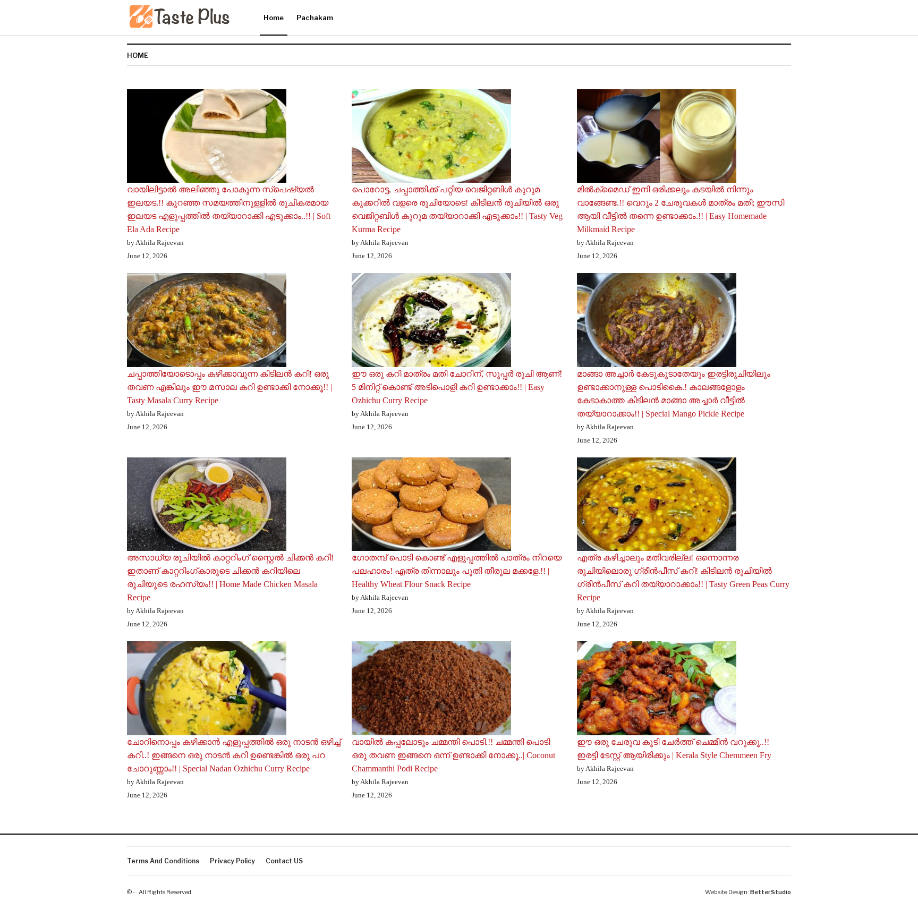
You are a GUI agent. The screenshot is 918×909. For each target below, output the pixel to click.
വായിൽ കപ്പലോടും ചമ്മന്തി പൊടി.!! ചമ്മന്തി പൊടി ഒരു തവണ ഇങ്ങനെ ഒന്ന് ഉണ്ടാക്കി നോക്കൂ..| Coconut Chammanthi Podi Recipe (453, 755)
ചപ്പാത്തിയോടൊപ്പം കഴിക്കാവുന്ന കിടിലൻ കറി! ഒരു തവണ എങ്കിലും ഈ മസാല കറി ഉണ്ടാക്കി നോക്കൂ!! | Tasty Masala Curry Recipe (229, 387)
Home (274, 17)
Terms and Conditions (163, 861)
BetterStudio (770, 892)
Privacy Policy (232, 861)
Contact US (284, 861)
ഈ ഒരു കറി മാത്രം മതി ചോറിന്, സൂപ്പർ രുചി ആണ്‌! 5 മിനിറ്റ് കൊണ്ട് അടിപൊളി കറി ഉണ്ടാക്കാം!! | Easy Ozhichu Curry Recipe (457, 387)
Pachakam (314, 17)
